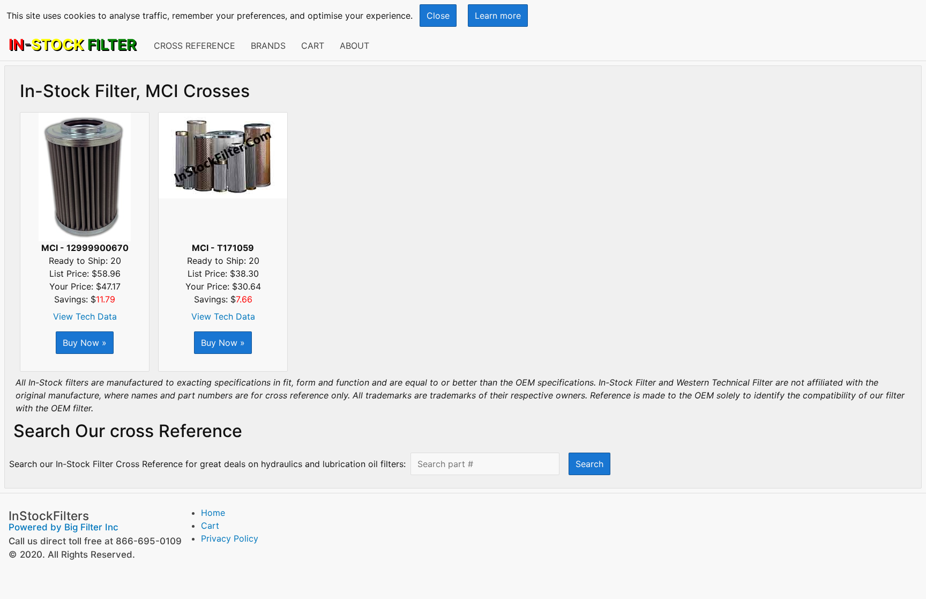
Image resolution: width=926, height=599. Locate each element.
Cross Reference (194, 45)
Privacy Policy (229, 538)
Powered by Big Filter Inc (63, 527)
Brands (268, 45)
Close (438, 15)
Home (213, 512)
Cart (312, 45)
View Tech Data (85, 316)
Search (589, 464)
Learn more (498, 15)
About (354, 45)
